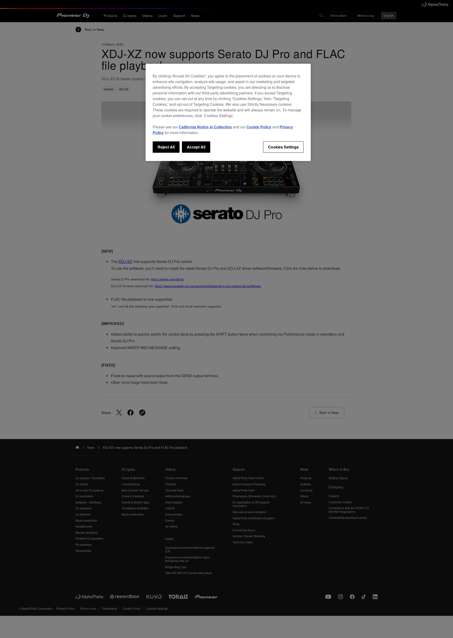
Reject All (166, 147)
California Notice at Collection (205, 127)
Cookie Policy (259, 127)
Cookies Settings (283, 147)
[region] (228, 112)
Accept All (196, 147)
